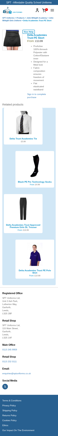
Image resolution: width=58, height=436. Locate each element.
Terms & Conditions (11, 400)
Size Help (29, 32)
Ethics (5, 425)
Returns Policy (9, 415)
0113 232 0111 (9, 361)
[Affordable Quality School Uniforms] (12, 10)
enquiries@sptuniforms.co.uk (16, 373)
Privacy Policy (9, 405)
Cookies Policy (9, 420)
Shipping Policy (9, 410)
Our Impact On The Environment (18, 430)
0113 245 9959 (9, 349)
